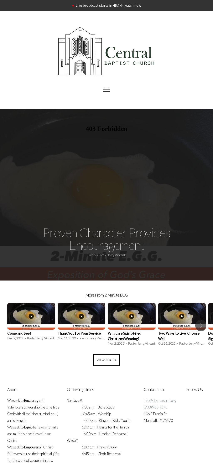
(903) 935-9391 (156, 407)
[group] (31, 323)
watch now (132, 5)
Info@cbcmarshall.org (160, 400)
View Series (106, 360)
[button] (201, 325)
